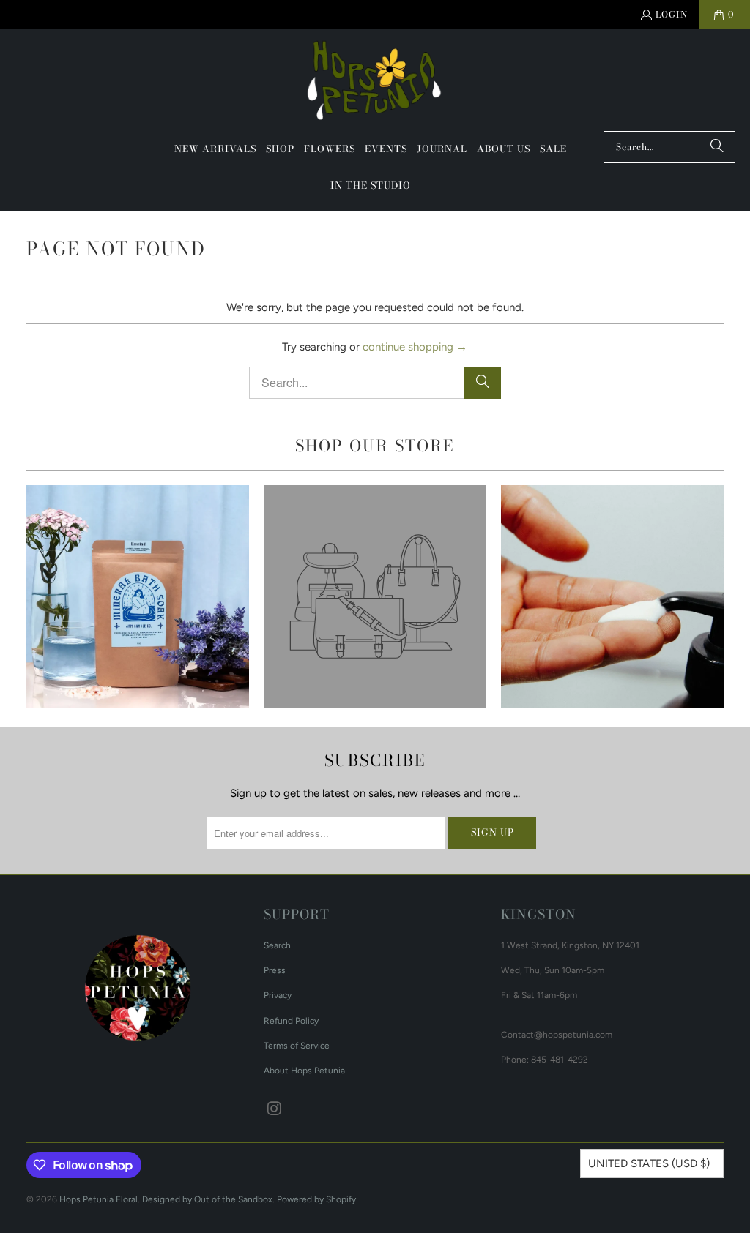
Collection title (375, 596)
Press (275, 970)
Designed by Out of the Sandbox (207, 1199)
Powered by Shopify (316, 1199)
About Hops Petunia (304, 1070)
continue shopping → (415, 346)
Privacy (278, 995)
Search (277, 945)
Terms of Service (297, 1046)
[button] (280, 149)
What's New (137, 596)
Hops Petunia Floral (98, 1199)
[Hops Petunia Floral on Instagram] (275, 1109)
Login (672, 14)
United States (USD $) (649, 1163)
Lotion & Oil (612, 596)
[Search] (717, 147)
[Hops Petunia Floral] (375, 84)
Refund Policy (291, 1021)
